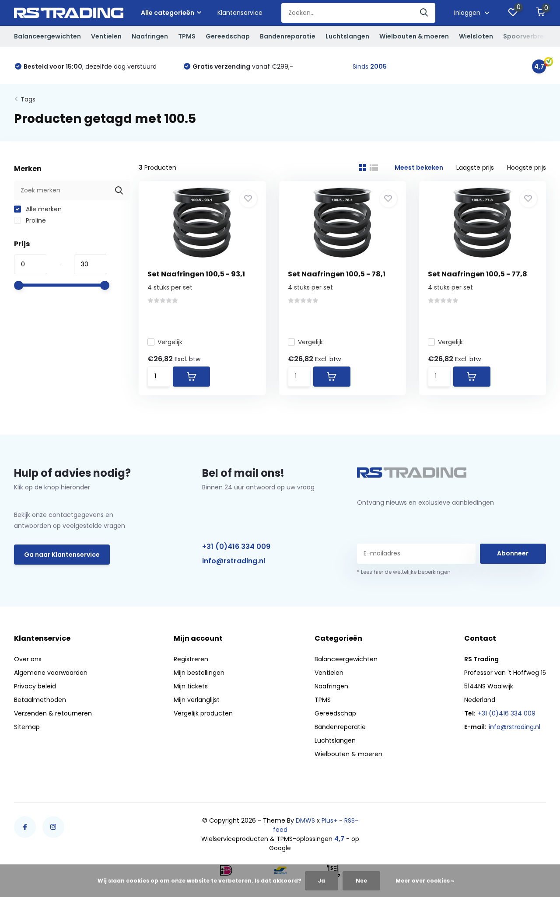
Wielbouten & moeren (414, 36)
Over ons (28, 659)
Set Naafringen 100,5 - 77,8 (477, 274)
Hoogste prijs (526, 167)
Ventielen (106, 36)
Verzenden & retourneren (53, 713)
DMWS (305, 820)
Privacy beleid (35, 686)
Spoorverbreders (530, 36)
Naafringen (150, 36)
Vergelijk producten (203, 713)
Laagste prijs (475, 167)
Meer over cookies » (425, 880)
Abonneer (512, 553)
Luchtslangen (347, 36)
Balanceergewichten (47, 36)
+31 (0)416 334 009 (236, 546)
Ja (321, 880)
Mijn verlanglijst (197, 699)
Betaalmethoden (40, 699)
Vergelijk (170, 342)
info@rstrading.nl (233, 561)
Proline (35, 220)
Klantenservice (239, 12)
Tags (28, 99)
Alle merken (43, 209)
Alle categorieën (167, 12)
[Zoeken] (424, 13)
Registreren (191, 659)
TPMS (187, 36)
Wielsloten (476, 36)
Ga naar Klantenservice (62, 554)
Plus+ (329, 820)
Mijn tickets (191, 686)
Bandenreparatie (287, 36)
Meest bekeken (419, 167)
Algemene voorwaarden (51, 672)
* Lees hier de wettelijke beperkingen (404, 572)
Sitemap (27, 726)
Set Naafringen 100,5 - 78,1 (336, 274)
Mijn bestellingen (199, 672)
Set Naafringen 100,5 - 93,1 (196, 274)
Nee (361, 880)
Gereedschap (228, 36)
